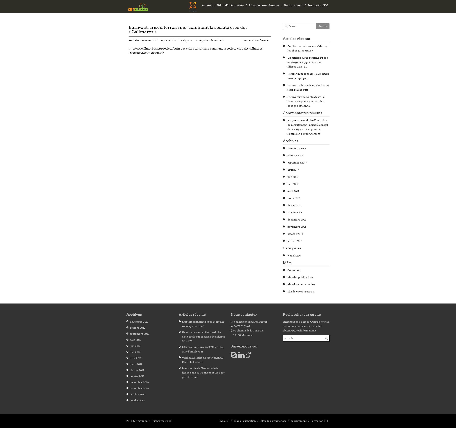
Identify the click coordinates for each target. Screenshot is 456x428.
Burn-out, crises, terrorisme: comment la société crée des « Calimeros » (188, 29)
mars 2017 (293, 198)
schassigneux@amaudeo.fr (250, 321)
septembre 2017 (297, 162)
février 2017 (294, 205)
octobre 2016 (295, 233)
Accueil (207, 5)
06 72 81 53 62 (241, 326)
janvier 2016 (294, 241)
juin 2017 (292, 176)
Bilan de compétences (263, 5)
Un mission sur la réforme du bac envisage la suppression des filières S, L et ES (307, 62)
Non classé (217, 40)
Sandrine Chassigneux (178, 40)
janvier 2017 (294, 212)
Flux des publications (300, 277)
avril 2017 (293, 191)
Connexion (293, 270)
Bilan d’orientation (230, 5)
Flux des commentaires (301, 284)
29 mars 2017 (149, 40)
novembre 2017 (296, 148)
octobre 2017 (295, 155)
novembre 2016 (296, 226)
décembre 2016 (296, 219)
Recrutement (293, 5)
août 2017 (293, 169)
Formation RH (317, 5)
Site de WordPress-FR (301, 291)
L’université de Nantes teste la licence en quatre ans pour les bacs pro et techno (305, 101)
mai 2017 (292, 184)
